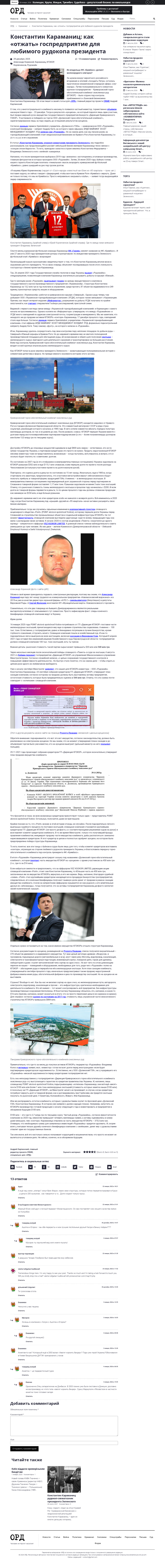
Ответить (21, 1198)
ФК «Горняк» (74, 251)
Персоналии (93, 19)
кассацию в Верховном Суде (84, 636)
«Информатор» (54, 300)
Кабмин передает (26, 655)
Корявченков (20, 65)
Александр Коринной (24, 62)
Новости (14, 19)
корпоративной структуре (82, 509)
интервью (23, 1067)
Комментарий (17, 1415)
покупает (34, 860)
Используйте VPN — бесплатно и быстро (107, 10)
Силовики (66, 19)
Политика (42, 19)
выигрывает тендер (54, 281)
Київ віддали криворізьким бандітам (28, 1470)
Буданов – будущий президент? (133, 203)
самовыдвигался (78, 600)
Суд (113, 19)
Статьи (24, 19)
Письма (105, 19)
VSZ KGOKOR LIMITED (54, 523)
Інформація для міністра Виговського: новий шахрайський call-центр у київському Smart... (136, 144)
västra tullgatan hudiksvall (29, 1269)
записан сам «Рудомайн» (52, 132)
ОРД (12, 26)
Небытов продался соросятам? (133, 59)
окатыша (106, 337)
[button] (17, 1167)
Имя (12, 1440)
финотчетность (25, 518)
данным (24, 126)
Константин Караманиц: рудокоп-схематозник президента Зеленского (61, 1498)
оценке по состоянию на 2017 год (49, 997)
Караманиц (40, 62)
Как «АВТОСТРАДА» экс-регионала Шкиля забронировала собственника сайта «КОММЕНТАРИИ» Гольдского (135, 112)
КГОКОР (50, 62)
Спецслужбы (79, 19)
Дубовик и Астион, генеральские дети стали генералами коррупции (136, 37)
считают (32, 303)
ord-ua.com (142, 1555)
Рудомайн (32, 65)
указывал (105, 744)
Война (32, 19)
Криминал (54, 19)
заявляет (49, 669)
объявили (112, 109)
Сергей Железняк (38, 603)
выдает (88, 273)
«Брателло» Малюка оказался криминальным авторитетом (136, 84)
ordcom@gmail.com (90, 1557)
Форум (120, 19)
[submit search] (154, 19)
